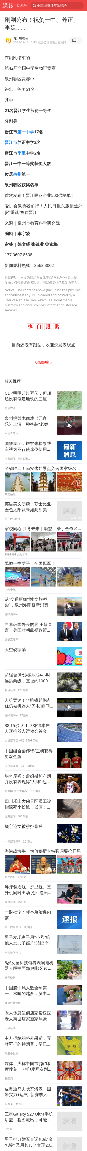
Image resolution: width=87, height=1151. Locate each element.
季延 (21, 153)
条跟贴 (42, 362)
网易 (7, 5)
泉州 (17, 174)
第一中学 (25, 132)
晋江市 (11, 142)
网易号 (22, 5)
